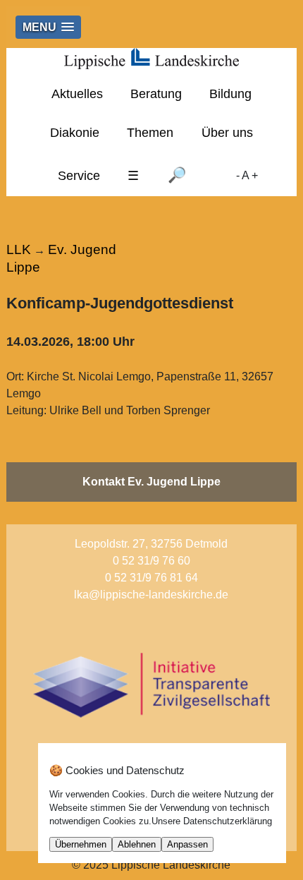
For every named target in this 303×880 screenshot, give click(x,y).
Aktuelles (77, 94)
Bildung (230, 94)
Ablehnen (137, 844)
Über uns (227, 133)
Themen (150, 133)
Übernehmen (80, 844)
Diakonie (74, 133)
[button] (48, 27)
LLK (18, 249)
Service (79, 176)
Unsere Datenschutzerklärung (212, 821)
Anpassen (187, 844)
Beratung (156, 94)
